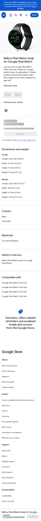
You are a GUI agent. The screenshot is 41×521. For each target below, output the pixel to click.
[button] (15, 15)
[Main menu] (3, 15)
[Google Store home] (10, 15)
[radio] (8, 95)
